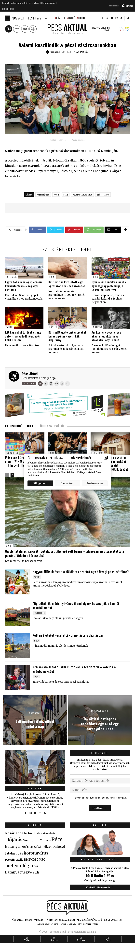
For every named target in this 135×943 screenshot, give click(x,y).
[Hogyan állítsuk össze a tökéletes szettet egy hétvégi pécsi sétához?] (17, 582)
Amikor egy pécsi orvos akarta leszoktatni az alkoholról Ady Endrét (106, 336)
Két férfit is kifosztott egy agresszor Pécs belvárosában (66, 284)
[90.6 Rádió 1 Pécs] (100, 854)
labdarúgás (14, 853)
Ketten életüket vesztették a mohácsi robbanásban (68, 635)
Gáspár (106, 30)
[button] (106, 457)
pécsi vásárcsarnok (82, 194)
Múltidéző (97, 327)
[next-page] (12, 475)
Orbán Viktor (43, 847)
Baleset (9, 327)
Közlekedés (11, 276)
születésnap (103, 194)
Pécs (65, 194)
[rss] (121, 18)
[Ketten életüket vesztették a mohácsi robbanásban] (17, 645)
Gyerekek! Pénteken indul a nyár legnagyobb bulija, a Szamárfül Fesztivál (109, 286)
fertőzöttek (32, 833)
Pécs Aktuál (30, 373)
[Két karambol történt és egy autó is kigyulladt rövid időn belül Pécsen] (24, 318)
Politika (83, 18)
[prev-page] (7, 475)
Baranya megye (18, 872)
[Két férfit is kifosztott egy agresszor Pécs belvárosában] (67, 268)
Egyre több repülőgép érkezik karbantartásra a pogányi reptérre (23, 286)
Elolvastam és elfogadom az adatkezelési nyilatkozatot (101, 797)
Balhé (71, 18)
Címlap (53, 140)
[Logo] (67, 907)
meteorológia (19, 865)
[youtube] (111, 18)
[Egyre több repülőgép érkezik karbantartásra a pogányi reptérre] (24, 268)
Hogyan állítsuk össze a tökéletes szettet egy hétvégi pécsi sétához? (81, 571)
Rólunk (35, 788)
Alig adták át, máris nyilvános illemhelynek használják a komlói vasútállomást (76, 605)
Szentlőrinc (31, 840)
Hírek (95, 276)
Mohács (45, 840)
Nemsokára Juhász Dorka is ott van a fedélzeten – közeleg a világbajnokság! (74, 669)
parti (56, 194)
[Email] (40, 383)
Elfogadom (40, 483)
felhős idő (26, 846)
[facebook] (102, 18)
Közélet (60, 18)
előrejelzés (48, 833)
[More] (125, 230)
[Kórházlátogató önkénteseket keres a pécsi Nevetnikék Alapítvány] (67, 318)
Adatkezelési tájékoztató (80, 472)
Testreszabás (94, 483)
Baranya (12, 846)
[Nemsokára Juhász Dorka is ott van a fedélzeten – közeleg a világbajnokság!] (17, 677)
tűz (36, 866)
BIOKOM (30, 859)
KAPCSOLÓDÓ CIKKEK (19, 426)
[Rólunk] (35, 767)
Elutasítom (67, 483)
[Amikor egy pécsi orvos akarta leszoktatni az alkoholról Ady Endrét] (111, 318)
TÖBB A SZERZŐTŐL (51, 426)
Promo (37, 577)
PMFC (41, 859)
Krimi (52, 276)
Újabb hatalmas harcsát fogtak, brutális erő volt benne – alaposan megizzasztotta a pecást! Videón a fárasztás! (64, 553)
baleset (59, 846)
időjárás (13, 839)
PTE (35, 872)
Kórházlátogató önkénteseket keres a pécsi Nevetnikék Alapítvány (67, 336)
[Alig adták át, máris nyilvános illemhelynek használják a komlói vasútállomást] (17, 613)
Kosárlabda (14, 833)
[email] (116, 18)
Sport (9, 545)
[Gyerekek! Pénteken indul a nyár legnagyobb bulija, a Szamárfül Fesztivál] (111, 268)
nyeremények (43, 194)
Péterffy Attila (14, 859)
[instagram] (107, 18)
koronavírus (36, 853)
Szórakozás (82, 51)
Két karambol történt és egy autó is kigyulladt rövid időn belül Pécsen (23, 336)
